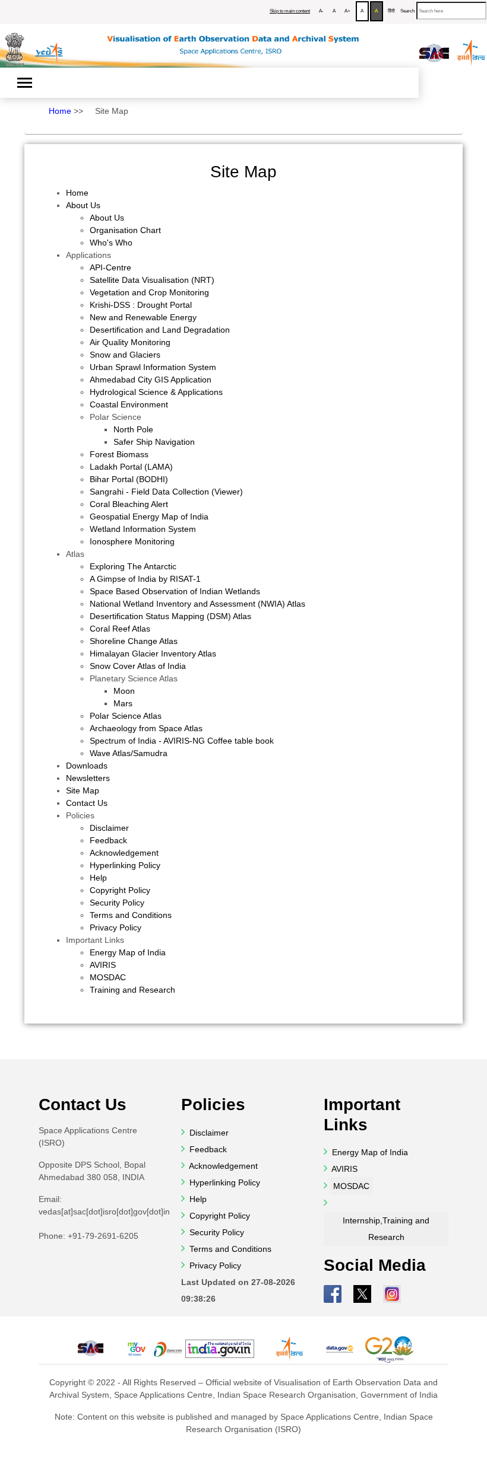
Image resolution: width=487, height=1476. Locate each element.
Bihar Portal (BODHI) (129, 479)
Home (60, 111)
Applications (88, 255)
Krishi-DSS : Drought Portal (141, 305)
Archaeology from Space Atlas (146, 728)
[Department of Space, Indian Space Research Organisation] (471, 46)
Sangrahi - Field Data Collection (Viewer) (166, 491)
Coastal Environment (129, 404)
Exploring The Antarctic (133, 566)
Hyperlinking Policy (125, 865)
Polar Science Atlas (126, 716)
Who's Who (111, 242)
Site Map (111, 111)
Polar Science (115, 417)
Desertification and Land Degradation (160, 329)
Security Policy (117, 902)
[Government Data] (340, 1349)
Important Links (95, 940)
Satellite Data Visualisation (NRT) (152, 280)
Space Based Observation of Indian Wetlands (175, 591)
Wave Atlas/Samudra (128, 753)
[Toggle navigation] (25, 82)
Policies (80, 815)
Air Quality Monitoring (130, 342)
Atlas (75, 554)
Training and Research (132, 989)
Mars (122, 703)
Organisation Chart (125, 230)
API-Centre (110, 267)
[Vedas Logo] (48, 43)
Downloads (86, 765)
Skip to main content (290, 11)
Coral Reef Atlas (120, 628)
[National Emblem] (14, 45)
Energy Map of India (128, 952)
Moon (124, 691)
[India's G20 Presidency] (391, 1349)
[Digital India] (168, 1349)
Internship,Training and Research (386, 1229)
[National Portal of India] (219, 1349)
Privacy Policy (115, 927)
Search (407, 11)
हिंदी (391, 11)
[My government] (136, 1349)
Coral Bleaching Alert (129, 504)
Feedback (108, 840)
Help (98, 877)
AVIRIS (103, 965)
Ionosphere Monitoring (132, 541)
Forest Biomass (119, 454)
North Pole (133, 429)
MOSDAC (108, 977)
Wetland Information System (143, 529)
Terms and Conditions (131, 915)
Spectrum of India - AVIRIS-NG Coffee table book (182, 740)
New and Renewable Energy (143, 317)
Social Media (375, 1265)
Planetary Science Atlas (134, 678)
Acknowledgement (124, 852)
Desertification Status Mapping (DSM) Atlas (170, 616)
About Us (83, 205)
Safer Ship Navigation (154, 442)
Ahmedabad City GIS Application (150, 379)
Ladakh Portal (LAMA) (131, 466)
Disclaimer (109, 828)
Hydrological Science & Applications (156, 392)
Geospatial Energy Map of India (149, 516)
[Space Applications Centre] (434, 46)
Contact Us (86, 803)
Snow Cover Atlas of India (138, 666)
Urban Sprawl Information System (153, 367)
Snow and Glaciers (125, 354)
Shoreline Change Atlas (134, 641)
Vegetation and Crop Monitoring (149, 292)
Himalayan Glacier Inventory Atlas (153, 653)
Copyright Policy (120, 890)
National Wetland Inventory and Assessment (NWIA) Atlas (197, 603)
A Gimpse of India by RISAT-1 (145, 579)
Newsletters (88, 778)
